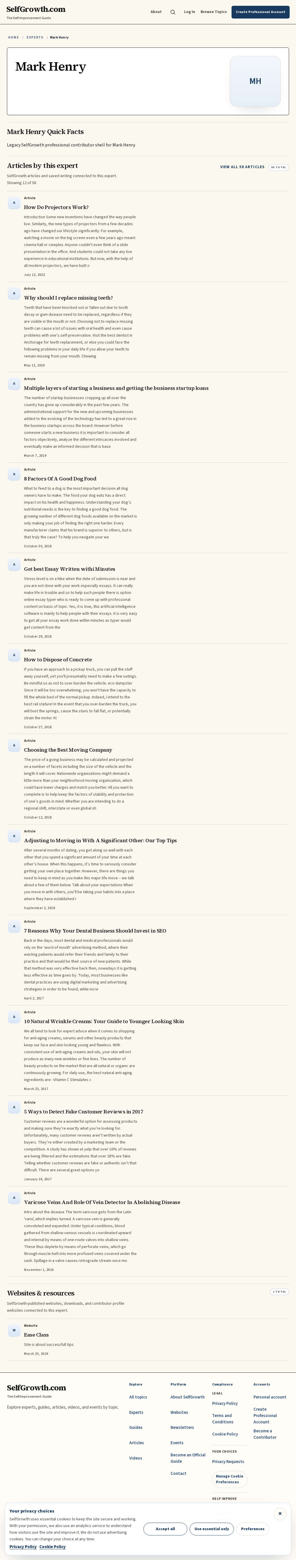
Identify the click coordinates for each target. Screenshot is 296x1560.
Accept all (165, 1529)
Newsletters (182, 1428)
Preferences (252, 1529)
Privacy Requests (228, 1462)
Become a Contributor (265, 1434)
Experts (35, 37)
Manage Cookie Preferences (229, 1479)
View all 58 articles (242, 167)
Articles (136, 1443)
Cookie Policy (225, 1434)
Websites (179, 1412)
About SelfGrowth (188, 1397)
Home (13, 37)
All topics (138, 1397)
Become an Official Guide (188, 1458)
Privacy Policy (225, 1404)
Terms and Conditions (223, 1419)
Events (177, 1443)
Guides (136, 1428)
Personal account (270, 1397)
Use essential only (212, 1529)
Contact (178, 1474)
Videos (135, 1458)
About (156, 11)
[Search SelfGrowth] (172, 12)
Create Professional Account (265, 1415)
